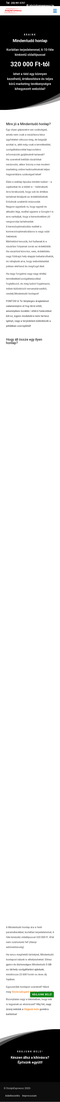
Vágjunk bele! (42, 994)
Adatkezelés (12, 1095)
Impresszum (29, 1095)
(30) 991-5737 (18, 3)
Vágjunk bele (31, 1009)
